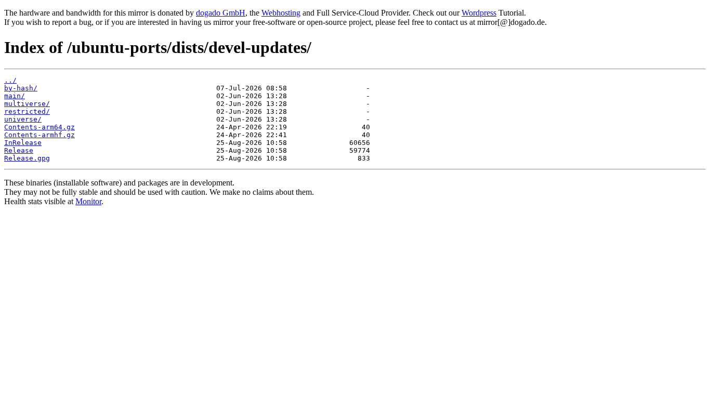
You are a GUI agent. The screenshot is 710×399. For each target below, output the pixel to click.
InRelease (23, 143)
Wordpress (479, 12)
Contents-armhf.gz (39, 135)
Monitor (88, 201)
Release (18, 150)
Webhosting (280, 12)
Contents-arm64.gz (39, 127)
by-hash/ (20, 88)
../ (10, 80)
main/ (14, 96)
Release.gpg (27, 158)
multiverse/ (27, 104)
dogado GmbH (220, 12)
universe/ (23, 119)
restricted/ (27, 111)
